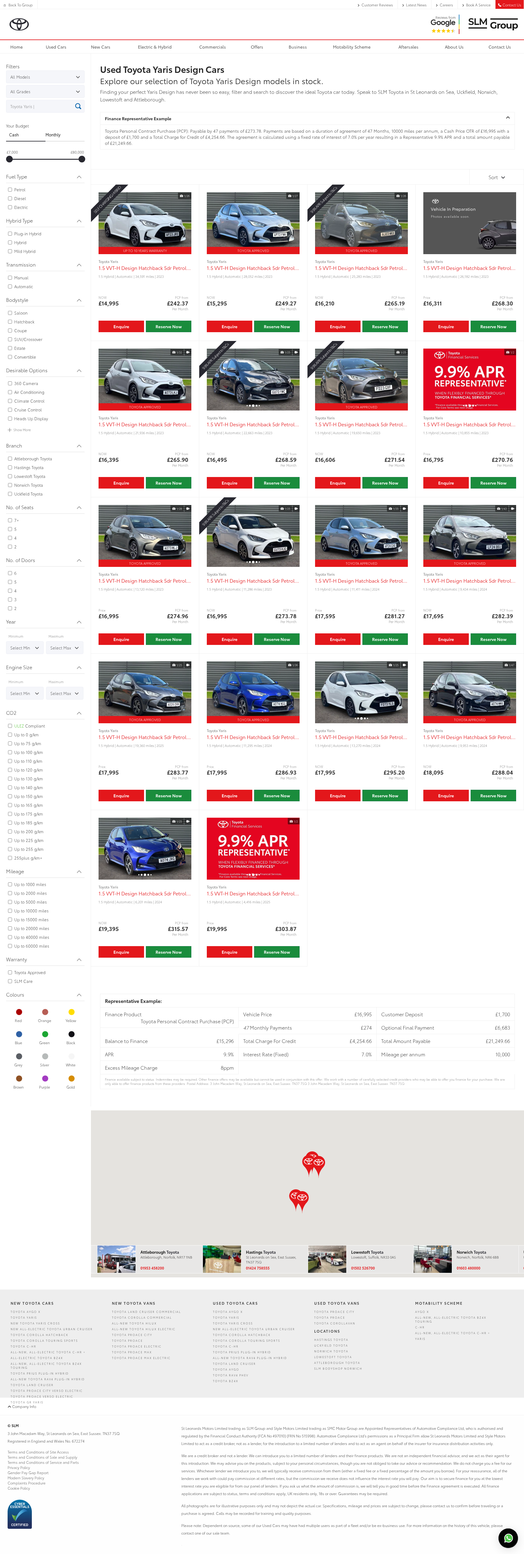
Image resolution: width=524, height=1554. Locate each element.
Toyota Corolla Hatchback (39, 1335)
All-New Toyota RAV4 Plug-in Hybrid (48, 1379)
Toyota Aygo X (26, 1312)
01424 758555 (258, 1267)
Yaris (420, 1339)
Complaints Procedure (26, 1482)
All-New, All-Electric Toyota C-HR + (48, 1352)
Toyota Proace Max (132, 1352)
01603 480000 (468, 1267)
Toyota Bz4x (225, 1381)
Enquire (121, 326)
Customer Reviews (377, 4)
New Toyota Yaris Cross (35, 1323)
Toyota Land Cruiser (32, 1385)
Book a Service (478, 4)
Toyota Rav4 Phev (230, 1375)
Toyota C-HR (23, 1346)
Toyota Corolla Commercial (142, 1317)
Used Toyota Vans (337, 1303)
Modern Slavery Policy (26, 1477)
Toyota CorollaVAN (334, 1323)
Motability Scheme (439, 1303)
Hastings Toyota (331, 1339)
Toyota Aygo (226, 1369)
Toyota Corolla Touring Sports (44, 1340)
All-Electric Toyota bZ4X (37, 1358)
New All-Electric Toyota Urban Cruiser (52, 1329)
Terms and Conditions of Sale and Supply (42, 1457)
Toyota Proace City (132, 1335)
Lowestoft (367, 1252)
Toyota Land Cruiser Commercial (146, 1312)
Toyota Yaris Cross (233, 1323)
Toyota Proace (127, 1340)
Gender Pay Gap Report (28, 1472)
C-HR (420, 1327)
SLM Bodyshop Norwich (338, 1368)
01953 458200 (152, 1267)
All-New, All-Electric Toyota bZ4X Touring (46, 1365)
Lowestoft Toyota (333, 1357)
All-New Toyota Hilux (134, 1323)
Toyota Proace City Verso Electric (47, 1390)
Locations (327, 1331)
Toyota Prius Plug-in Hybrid (40, 1373)
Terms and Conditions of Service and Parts (43, 1462)
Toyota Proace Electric (137, 1346)
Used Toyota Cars (235, 1303)
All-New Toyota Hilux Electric (144, 1329)
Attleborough (159, 1252)
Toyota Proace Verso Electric (42, 1396)
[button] (302, 1202)
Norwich (471, 1252)
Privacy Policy (19, 1467)
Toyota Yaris (24, 1317)
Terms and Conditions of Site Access (38, 1451)
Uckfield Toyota (331, 1345)
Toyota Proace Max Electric (141, 1358)
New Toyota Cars (32, 1303)
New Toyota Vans (134, 1303)
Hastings (261, 1252)
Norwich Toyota (331, 1351)
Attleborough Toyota (337, 1363)
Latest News (416, 4)
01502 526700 (363, 1267)
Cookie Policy (19, 1488)
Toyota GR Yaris (27, 1402)
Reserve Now (169, 326)
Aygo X (422, 1312)
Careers (446, 4)
